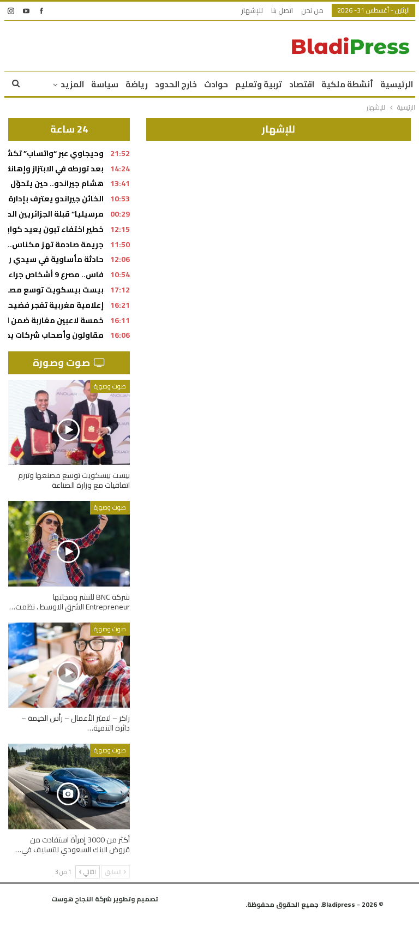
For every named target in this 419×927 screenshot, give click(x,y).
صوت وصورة (110, 386)
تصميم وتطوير (135, 899)
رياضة (136, 84)
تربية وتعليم (258, 84)
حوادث (216, 84)
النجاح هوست (72, 899)
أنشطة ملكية (347, 84)
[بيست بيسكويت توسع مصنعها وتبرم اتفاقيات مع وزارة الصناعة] (69, 422)
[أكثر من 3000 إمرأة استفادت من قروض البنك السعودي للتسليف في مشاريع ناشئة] (69, 786)
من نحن (312, 10)
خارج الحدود (176, 84)
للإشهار (252, 10)
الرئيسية (396, 84)
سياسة (104, 84)
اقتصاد (301, 84)
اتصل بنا (282, 10)
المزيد (72, 84)
